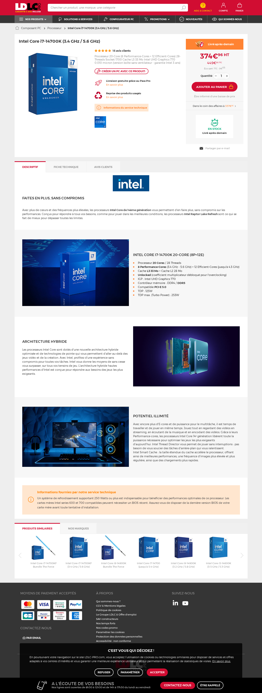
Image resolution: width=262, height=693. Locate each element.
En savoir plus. (221, 661)
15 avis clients (121, 50)
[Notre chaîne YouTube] (185, 605)
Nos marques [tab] (78, 528)
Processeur (54, 28)
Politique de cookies (108, 610)
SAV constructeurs (107, 618)
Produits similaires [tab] (37, 528)
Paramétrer (130, 672)
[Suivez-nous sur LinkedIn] (175, 604)
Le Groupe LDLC (106, 614)
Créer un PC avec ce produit (124, 71)
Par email (33, 638)
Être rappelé (210, 685)
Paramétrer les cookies (110, 632)
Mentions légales (114, 605)
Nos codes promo (107, 627)
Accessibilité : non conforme (113, 640)
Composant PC (31, 28)
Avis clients (103, 167)
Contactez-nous (177, 685)
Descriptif (30, 167)
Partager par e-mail (217, 148)
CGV (98, 605)
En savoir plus (114, 84)
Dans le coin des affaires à (213, 105)
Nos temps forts (105, 623)
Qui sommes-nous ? (108, 601)
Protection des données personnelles (119, 636)
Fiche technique (66, 167)
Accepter (157, 672)
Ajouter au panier (211, 87)
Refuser (104, 672)
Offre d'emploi (128, 614)
